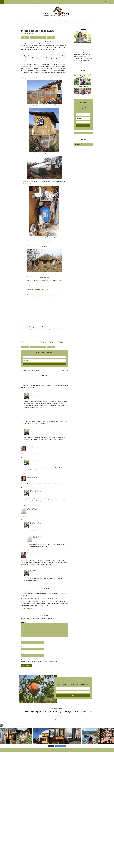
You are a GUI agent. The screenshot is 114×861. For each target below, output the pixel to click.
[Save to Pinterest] (42, 37)
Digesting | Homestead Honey (27, 608)
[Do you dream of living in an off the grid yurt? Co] (8, 736)
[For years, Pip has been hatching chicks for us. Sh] (24, 736)
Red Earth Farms (24, 43)
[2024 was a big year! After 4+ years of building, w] (41, 736)
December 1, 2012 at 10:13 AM (32, 477)
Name (22, 640)
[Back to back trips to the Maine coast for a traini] (106, 736)
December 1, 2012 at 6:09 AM (35, 523)
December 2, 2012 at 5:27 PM (35, 461)
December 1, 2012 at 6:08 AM (35, 571)
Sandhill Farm (34, 43)
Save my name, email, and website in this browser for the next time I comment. (39, 661)
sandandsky (29, 552)
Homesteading (24, 33)
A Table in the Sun (31, 476)
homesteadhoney (33, 460)
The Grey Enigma (30, 508)
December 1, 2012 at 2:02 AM (32, 553)
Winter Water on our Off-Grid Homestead (53, 342)
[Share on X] (34, 37)
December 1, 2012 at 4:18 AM (32, 509)
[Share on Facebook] (25, 37)
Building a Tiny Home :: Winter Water (62, 342)
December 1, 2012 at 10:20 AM (36, 491)
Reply (22, 391)
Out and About (30, 33)
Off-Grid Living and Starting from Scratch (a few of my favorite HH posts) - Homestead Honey (41, 598)
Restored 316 (109, 749)
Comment (23, 622)
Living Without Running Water (24, 342)
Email (22, 646)
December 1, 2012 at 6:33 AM (38, 537)
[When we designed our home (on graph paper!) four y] (57, 736)
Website (23, 653)
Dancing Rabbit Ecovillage (61, 41)
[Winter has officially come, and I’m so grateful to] (73, 736)
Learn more (87, 60)
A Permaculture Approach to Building (34, 342)
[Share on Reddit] (51, 37)
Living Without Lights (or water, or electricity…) (43, 342)
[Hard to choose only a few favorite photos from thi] (90, 736)
